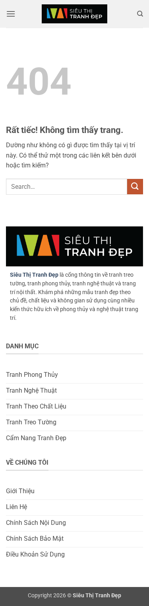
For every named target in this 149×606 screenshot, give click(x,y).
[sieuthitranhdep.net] (75, 13)
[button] (10, 13)
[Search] (140, 13)
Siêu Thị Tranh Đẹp (34, 275)
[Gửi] (135, 186)
